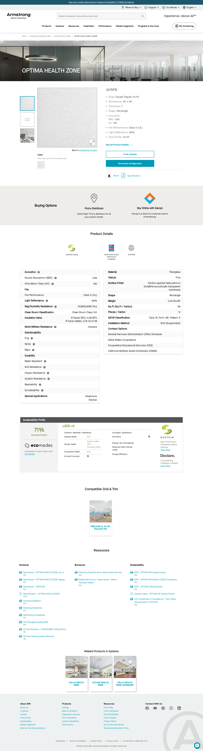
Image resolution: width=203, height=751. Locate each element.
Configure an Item (88, 150)
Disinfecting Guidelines (34, 615)
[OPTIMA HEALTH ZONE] (27, 135)
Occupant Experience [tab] (122, 432)
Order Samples (110, 718)
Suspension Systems (71, 714)
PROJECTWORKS (111, 714)
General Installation (32, 600)
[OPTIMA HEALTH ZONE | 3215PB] (27, 103)
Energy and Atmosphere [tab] (123, 443)
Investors (24, 711)
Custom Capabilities (70, 721)
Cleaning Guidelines (32, 607)
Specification (133, 175)
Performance (67, 725)
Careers (23, 714)
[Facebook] (147, 708)
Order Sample (130, 154)
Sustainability (26, 721)
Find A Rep (108, 708)
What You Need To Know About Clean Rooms (100, 572)
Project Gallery (110, 721)
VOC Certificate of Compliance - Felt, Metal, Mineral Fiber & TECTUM (155, 600)
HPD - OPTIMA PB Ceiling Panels (150, 572)
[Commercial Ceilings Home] (19, 16)
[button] (197, 745)
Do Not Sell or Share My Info (135, 741)
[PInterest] (163, 708)
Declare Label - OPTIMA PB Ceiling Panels (154, 593)
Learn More (165, 450)
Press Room (25, 718)
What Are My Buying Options (32, 728)
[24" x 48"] (27, 119)
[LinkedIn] (179, 708)
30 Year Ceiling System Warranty (38, 636)
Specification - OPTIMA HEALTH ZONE (41, 593)
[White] (41, 164)
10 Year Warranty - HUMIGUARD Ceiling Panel (44, 629)
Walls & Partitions (69, 711)
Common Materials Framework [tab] (77, 432)
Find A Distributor (111, 711)
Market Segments (28, 725)
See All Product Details (117, 144)
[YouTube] (155, 708)
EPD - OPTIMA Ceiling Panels (148, 586)
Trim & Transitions (69, 718)
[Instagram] (171, 708)
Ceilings (65, 708)
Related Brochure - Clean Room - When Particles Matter (98, 581)
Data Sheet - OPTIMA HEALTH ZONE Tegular (44, 579)
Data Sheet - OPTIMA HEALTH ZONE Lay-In (43, 572)
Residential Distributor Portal (116, 728)
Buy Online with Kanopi (114, 725)
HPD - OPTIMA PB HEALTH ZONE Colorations (155, 579)
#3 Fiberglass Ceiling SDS (35, 622)
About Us (24, 708)
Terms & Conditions (77, 741)
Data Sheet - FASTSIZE (34, 586)
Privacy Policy (112, 741)
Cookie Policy (96, 741)
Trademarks (60, 741)
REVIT (116, 175)
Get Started (30, 454)
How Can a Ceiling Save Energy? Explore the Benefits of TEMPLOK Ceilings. (101, 2)
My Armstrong (186, 26)
